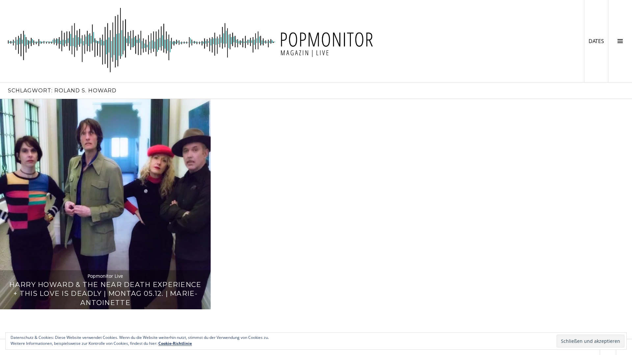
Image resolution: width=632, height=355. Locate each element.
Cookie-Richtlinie (175, 343)
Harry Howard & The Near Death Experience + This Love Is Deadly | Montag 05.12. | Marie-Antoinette (105, 293)
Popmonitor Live (105, 276)
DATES (598, 41)
